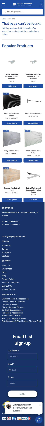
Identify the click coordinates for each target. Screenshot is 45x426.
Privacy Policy (8, 279)
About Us (6, 265)
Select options (12, 123)
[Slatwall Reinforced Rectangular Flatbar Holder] (33, 175)
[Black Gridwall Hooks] (33, 101)
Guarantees (7, 269)
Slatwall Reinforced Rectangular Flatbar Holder (33, 190)
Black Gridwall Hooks (33, 114)
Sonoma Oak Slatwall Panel (12, 189)
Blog (4, 275)
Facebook (6, 245)
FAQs (4, 272)
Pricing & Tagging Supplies (14, 318)
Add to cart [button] (12, 86)
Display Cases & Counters (13, 301)
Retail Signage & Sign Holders (15, 321)
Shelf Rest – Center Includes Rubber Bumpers (33, 76)
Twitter (5, 249)
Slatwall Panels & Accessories (15, 299)
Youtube (5, 256)
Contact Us (7, 286)
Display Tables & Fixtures (13, 307)
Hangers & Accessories (12, 313)
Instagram (6, 252)
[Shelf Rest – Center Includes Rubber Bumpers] (33, 62)
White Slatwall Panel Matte (33, 152)
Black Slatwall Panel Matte (11, 115)
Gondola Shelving (10, 304)
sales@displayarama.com (14, 236)
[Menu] (5, 4)
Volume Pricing (8, 289)
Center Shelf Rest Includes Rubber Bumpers (12, 76)
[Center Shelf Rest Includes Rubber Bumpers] (12, 62)
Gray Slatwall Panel (11, 151)
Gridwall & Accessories (12, 310)
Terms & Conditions (10, 282)
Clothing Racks (35, 321)
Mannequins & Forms (11, 315)
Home (4, 19)
